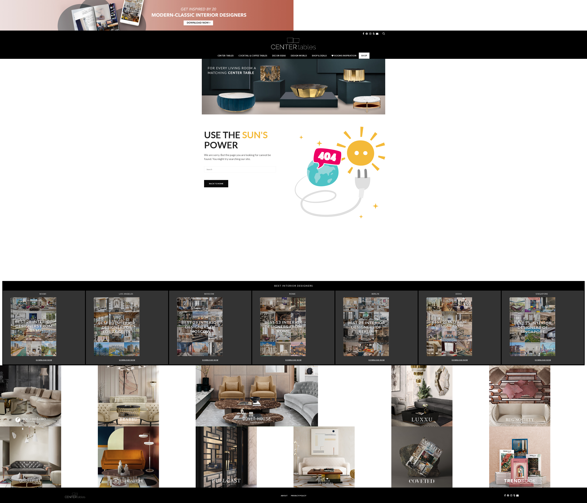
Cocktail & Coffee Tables (252, 55)
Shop (364, 55)
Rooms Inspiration (345, 55)
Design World (299, 55)
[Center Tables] (293, 43)
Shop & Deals (319, 55)
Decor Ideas (279, 55)
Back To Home (216, 183)
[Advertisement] (293, 256)
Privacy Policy (298, 495)
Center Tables (226, 55)
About (284, 495)
